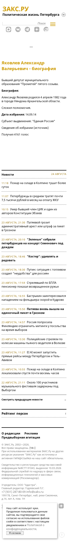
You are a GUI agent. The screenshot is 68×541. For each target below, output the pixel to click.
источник (41, 128)
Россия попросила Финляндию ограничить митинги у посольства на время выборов (34, 326)
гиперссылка (22, 458)
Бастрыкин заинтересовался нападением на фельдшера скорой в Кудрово (34, 298)
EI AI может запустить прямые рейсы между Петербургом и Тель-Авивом (31, 356)
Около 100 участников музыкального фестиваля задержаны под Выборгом (30, 386)
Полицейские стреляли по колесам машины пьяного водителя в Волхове (33, 341)
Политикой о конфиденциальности (25, 527)
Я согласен (15, 533)
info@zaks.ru (35, 492)
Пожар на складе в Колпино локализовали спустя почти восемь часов (33, 371)
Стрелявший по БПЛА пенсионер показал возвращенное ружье (30, 284)
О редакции (11, 433)
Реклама (31, 433)
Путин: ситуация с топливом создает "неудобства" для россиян (34, 271)
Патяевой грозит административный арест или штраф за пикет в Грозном (33, 226)
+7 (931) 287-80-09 (14, 492)
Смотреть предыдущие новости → (34, 399)
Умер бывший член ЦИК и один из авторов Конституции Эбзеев (29, 211)
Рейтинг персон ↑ (34, 413)
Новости (8, 174)
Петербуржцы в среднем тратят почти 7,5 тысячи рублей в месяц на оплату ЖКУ (32, 198)
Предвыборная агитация (21, 437)
